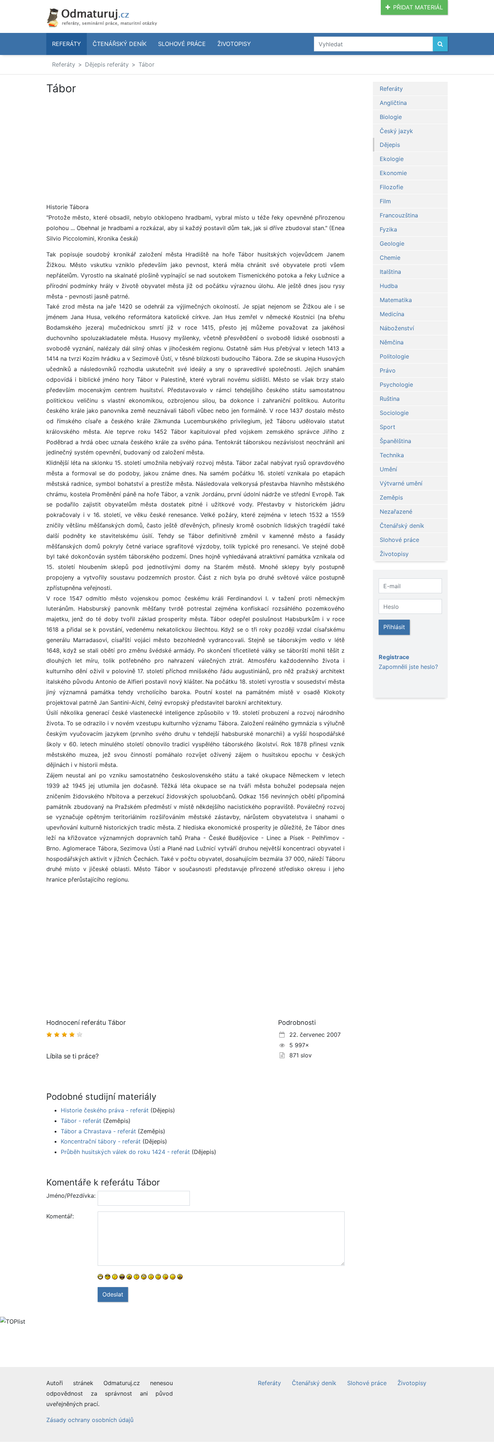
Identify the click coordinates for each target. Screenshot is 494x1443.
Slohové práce (182, 43)
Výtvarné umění (401, 483)
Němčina (392, 342)
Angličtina (393, 102)
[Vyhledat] (440, 44)
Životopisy (234, 43)
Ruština (390, 398)
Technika (392, 455)
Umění (388, 469)
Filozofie (391, 187)
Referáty (66, 43)
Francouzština (399, 215)
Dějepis (390, 144)
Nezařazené (396, 511)
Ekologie (392, 158)
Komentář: (60, 1216)
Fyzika (388, 229)
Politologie (394, 356)
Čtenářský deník (119, 43)
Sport (387, 426)
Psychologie (396, 384)
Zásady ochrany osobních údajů (89, 1419)
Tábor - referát (81, 1120)
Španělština (395, 441)
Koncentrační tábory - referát (101, 1141)
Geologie (392, 243)
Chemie (390, 257)
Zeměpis (391, 497)
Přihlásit (394, 627)
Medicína (392, 314)
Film (385, 201)
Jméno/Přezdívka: (69, 1195)
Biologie (391, 116)
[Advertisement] (107, 148)
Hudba (389, 285)
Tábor (146, 64)
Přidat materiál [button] (418, 7)
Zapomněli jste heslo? (408, 666)
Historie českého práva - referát (105, 1110)
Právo (388, 370)
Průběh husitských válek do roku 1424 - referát (125, 1151)
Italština (390, 271)
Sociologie (394, 412)
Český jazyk (396, 131)
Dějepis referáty (107, 64)
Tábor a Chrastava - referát (98, 1131)
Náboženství (397, 328)
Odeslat (112, 1294)
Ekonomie (393, 173)
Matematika (396, 300)
